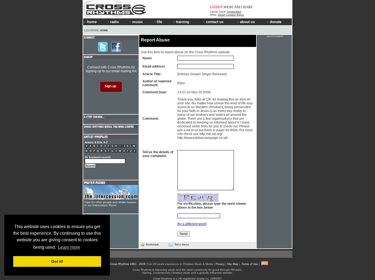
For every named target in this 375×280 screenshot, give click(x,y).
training (182, 22)
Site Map (232, 263)
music (137, 22)
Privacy (220, 263)
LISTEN (216, 7)
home (92, 22)
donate (275, 22)
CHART (246, 7)
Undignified (234, 11)
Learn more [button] (69, 247)
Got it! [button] (57, 261)
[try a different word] (191, 224)
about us (247, 22)
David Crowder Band (231, 14)
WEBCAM (231, 7)
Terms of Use (250, 263)
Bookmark (152, 244)
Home (104, 30)
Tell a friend (181, 244)
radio (114, 22)
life (159, 22)
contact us (214, 22)
